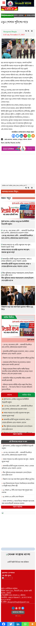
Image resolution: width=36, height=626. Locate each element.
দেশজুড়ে (20, 140)
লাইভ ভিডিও (9, 317)
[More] (33, 136)
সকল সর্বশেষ (17, 434)
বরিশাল (25, 140)
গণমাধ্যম (15, 140)
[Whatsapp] (29, 136)
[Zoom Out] (28, 31)
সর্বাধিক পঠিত (26, 395)
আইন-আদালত (8, 140)
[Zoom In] (26, 31)
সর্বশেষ (9, 395)
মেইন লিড (7, 143)
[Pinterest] (25, 136)
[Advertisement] (18, 169)
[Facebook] (13, 136)
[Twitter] (17, 136)
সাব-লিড (18, 143)
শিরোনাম (12, 143)
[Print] (32, 31)
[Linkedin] (21, 136)
